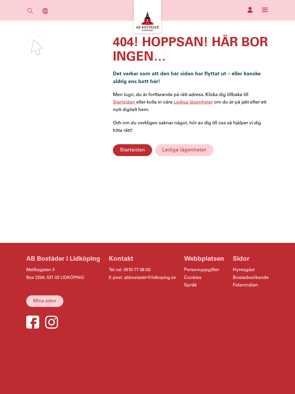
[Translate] (45, 12)
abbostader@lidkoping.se (150, 278)
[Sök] (30, 12)
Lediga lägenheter (184, 150)
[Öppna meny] (265, 10)
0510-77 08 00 (137, 270)
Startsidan (132, 150)
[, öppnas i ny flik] (250, 10)
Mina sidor (44, 301)
